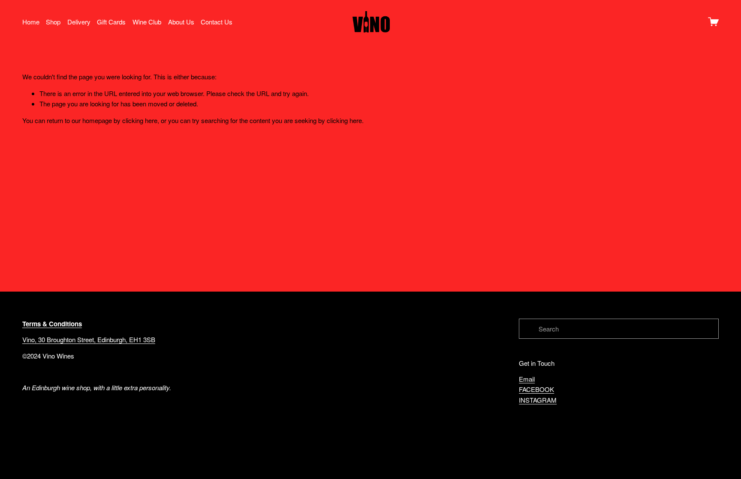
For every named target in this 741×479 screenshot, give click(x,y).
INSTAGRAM (538, 399)
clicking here (139, 120)
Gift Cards (111, 21)
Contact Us (216, 21)
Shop (53, 21)
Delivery (78, 21)
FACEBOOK (536, 389)
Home (30, 21)
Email (527, 378)
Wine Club (147, 21)
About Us (181, 21)
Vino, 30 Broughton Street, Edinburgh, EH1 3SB (88, 339)
